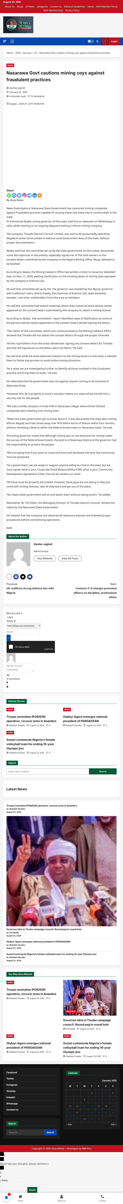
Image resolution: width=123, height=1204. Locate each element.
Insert (32, 1189)
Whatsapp (12, 1103)
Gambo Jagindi (17, 87)
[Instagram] (24, 195)
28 (77, 1119)
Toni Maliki (70, 1028)
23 (91, 1112)
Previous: (30, 588)
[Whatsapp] (9, 195)
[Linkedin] (34, 195)
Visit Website (45, 558)
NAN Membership (53, 10)
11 (106, 1099)
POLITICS (70, 1011)
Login (114, 41)
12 (113, 1099)
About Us (10, 6)
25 (106, 1112)
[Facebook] (14, 195)
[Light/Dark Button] (91, 41)
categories (42, 6)
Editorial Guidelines (74, 6)
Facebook (11, 1072)
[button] (4, 41)
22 (84, 1112)
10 (99, 1099)
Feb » (114, 1124)
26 (113, 1112)
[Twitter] (19, 195)
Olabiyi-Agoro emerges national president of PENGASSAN (38, 941)
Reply (5, 1180)
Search (12, 762)
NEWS (10, 65)
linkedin (10, 1097)
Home (90, 6)
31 (99, 1119)
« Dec (69, 1124)
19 (113, 1106)
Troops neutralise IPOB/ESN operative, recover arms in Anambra (41, 805)
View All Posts (70, 558)
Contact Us (56, 6)
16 (91, 1106)
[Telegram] (29, 195)
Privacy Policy (72, 10)
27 (70, 1119)
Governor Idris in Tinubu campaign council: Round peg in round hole (44, 929)
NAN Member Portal (107, 6)
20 (70, 1112)
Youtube (11, 1091)
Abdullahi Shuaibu (17, 725)
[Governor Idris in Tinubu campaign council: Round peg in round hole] (61, 871)
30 (91, 1119)
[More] (39, 195)
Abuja (20, 6)
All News (30, 6)
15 (84, 1106)
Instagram (12, 1084)
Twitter (10, 1078)
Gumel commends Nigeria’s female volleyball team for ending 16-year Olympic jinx (30, 744)
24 (99, 1112)
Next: (95, 590)
